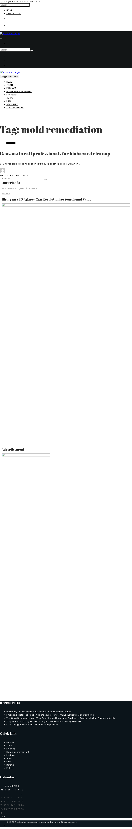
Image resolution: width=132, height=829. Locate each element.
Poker (9, 768)
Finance (11, 88)
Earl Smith (5, 175)
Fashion (11, 94)
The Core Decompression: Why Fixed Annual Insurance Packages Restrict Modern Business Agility (60, 718)
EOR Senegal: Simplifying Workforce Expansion (32, 724)
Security (12, 104)
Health (10, 81)
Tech (9, 85)
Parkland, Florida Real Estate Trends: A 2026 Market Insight (38, 711)
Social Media (15, 107)
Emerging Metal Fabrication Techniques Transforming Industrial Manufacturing (50, 714)
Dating (10, 764)
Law (9, 101)
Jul (2, 816)
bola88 (6, 193)
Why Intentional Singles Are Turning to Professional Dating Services (43, 721)
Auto (9, 98)
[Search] (31, 50)
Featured (10, 143)
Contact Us (13, 13)
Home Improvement (19, 91)
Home (9, 10)
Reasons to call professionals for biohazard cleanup (55, 154)
